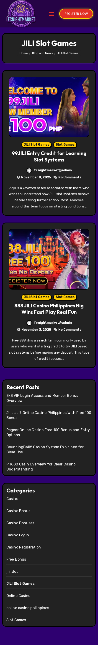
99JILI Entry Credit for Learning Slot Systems (49, 156)
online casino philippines (27, 608)
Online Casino (18, 596)
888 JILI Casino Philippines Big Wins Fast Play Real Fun (49, 308)
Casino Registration (23, 547)
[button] (51, 13)
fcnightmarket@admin (53, 170)
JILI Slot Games (36, 145)
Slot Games (65, 145)
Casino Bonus (18, 511)
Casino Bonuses (20, 523)
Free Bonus (16, 559)
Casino (12, 499)
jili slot (12, 571)
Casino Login (17, 535)
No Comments (69, 177)
